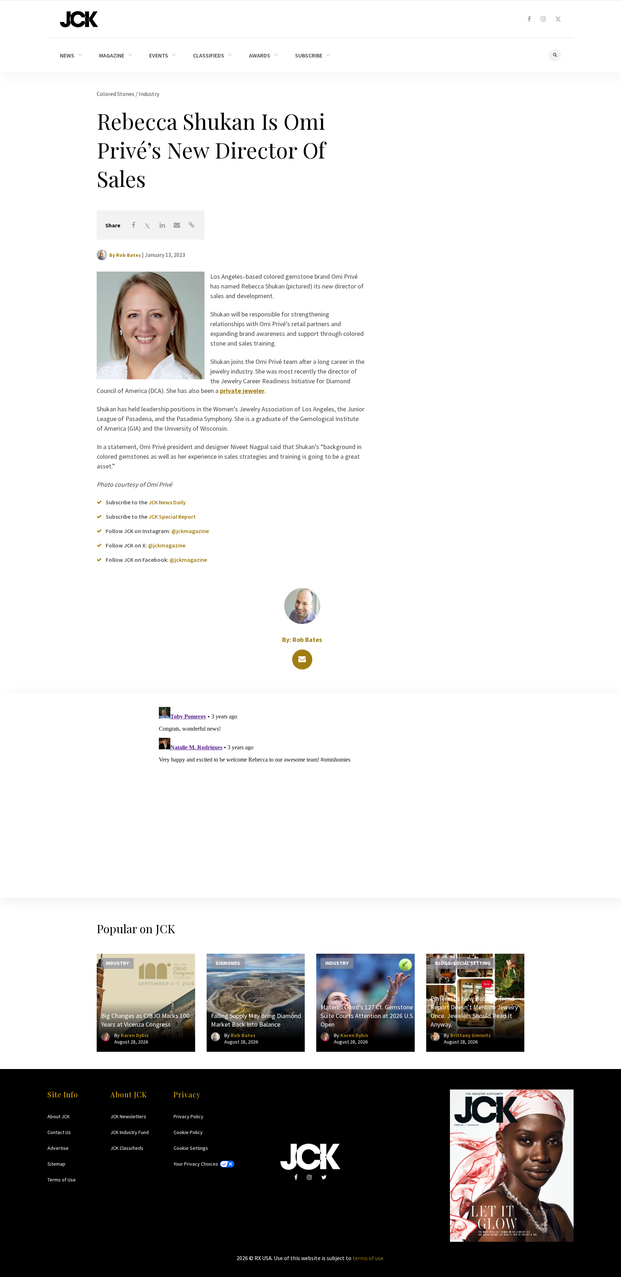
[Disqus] (310, 794)
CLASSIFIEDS (208, 55)
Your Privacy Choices (196, 1164)
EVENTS (158, 55)
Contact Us (59, 1132)
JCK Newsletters (128, 1116)
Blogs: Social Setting (463, 963)
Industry (149, 93)
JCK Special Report (172, 516)
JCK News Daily (167, 502)
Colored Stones (116, 93)
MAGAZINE (111, 55)
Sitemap (56, 1164)
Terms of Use (61, 1179)
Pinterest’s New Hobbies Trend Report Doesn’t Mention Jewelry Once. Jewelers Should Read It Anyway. (474, 1011)
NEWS (67, 55)
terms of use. (369, 1258)
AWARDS (259, 55)
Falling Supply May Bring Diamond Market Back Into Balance (256, 1020)
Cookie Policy (188, 1132)
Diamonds (228, 963)
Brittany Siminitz (470, 1035)
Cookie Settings (191, 1148)
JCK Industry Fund (129, 1132)
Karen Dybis (135, 1035)
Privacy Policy (188, 1116)
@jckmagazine (190, 531)
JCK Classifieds (126, 1148)
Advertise (58, 1148)
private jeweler (242, 391)
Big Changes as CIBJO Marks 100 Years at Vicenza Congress (145, 1020)
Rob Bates (128, 255)
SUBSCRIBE (308, 55)
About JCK (58, 1116)
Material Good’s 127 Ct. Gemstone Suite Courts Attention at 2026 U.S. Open (367, 1015)
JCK (79, 19)
